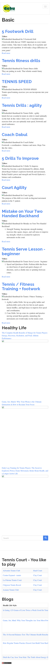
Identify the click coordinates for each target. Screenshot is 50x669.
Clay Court (37, 575)
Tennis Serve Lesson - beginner (23, 251)
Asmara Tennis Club (11, 590)
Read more (6, 53)
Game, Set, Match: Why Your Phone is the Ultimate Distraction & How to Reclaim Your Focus (22, 403)
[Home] (8, 8)
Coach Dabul (14, 134)
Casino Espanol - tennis (12, 575)
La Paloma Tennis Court (12, 580)
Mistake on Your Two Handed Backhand (22, 213)
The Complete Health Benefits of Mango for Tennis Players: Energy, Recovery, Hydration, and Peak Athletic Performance (25, 335)
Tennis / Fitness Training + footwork (21, 286)
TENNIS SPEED (17, 81)
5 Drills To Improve (20, 158)
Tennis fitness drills (21, 60)
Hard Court (37, 570)
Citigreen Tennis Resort (12, 585)
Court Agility (14, 187)
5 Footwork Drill (17, 31)
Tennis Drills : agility (22, 105)
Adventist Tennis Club (11, 570)
